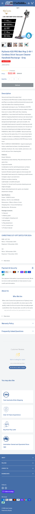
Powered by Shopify (7, 510)
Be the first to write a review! (17, 367)
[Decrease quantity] (9, 79)
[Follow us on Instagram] (6, 488)
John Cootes (5, 65)
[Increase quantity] (18, 79)
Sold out (17, 85)
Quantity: (4, 79)
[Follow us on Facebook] (3, 488)
